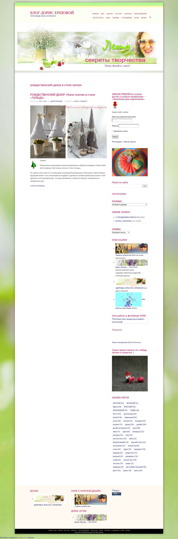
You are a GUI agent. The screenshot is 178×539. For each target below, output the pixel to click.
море (132, 438)
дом (136, 428)
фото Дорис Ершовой (136, 467)
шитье (138, 470)
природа (118, 453)
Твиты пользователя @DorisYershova (126, 342)
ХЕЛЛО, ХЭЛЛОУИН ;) (124, 221)
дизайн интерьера (121, 428)
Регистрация (117, 142)
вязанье (117, 424)
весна (117, 421)
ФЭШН (108, 18)
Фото (117, 414)
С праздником (126, 18)
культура (118, 435)
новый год (133, 446)
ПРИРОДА (115, 18)
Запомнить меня (120, 131)
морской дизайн (120, 442)
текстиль (118, 463)
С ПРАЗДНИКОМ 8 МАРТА (125, 217)
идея (126, 431)
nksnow (31, 537)
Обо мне (110, 14)
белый (117, 417)
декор (129, 424)
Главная (95, 14)
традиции (118, 467)
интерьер (138, 431)
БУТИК (136, 18)
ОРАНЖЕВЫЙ (120, 410)
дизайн (141, 424)
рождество (131, 453)
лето (129, 435)
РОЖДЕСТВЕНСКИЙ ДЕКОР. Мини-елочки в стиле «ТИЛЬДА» (62, 96)
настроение (119, 446)
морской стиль (138, 442)
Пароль (115, 126)
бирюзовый (131, 417)
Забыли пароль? (129, 142)
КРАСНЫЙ (129, 407)
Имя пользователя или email (124, 117)
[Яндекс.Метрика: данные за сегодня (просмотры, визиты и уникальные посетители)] (116, 490)
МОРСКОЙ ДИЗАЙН (140, 14)
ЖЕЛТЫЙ (118, 403)
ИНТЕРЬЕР (128, 14)
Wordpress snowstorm (9, 537)
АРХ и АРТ (118, 14)
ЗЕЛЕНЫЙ (132, 403)
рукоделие (132, 456)
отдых (127, 449)
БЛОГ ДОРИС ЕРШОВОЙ (52, 12)
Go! (145, 186)
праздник (139, 449)
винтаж (128, 421)
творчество (130, 460)
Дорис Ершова (56, 101)
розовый (118, 456)
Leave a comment (80, 101)
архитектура (130, 414)
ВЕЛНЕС (144, 18)
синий (117, 460)
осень (117, 449)
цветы (127, 470)
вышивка (140, 421)
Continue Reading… (37, 186)
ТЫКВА (134, 410)
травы (130, 463)
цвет (117, 470)
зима (116, 431)
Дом (102, 14)
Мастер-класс (98, 18)
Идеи (117, 407)
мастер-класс (119, 438)
